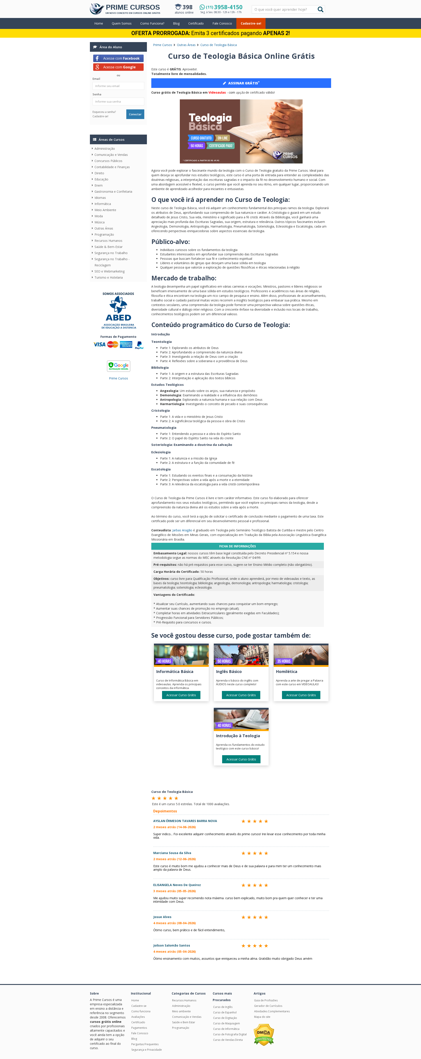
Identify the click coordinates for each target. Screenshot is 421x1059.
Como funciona (140, 1011)
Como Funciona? (152, 23)
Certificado (196, 23)
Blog (176, 23)
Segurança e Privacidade (146, 1050)
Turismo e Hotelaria (109, 277)
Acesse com (121, 58)
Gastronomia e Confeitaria (113, 191)
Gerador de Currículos (268, 1006)
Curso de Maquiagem (226, 1023)
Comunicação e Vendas (111, 155)
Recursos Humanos (108, 240)
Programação (104, 234)
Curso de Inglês (222, 1007)
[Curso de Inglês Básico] (241, 656)
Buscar (320, 9)
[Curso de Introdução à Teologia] (241, 720)
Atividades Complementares (272, 1011)
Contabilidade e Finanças (112, 167)
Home (98, 23)
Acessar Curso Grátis (181, 695)
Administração (105, 148)
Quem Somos (122, 23)
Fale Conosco (222, 23)
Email (96, 79)
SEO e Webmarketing (110, 271)
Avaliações (138, 1017)
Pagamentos (139, 1028)
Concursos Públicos (108, 161)
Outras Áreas (104, 228)
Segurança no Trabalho (111, 253)
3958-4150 (224, 7)
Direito (99, 173)
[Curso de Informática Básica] (181, 656)
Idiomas (100, 198)
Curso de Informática (226, 1029)
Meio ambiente (181, 1011)
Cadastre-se (138, 1006)
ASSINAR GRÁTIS (243, 82)
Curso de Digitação (225, 1018)
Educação (101, 179)
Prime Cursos (118, 378)
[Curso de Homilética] (301, 656)
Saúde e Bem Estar (183, 1022)
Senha (97, 94)
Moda (99, 216)
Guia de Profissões (266, 1000)
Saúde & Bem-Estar (109, 247)
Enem (99, 185)
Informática (103, 204)
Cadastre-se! (251, 23)
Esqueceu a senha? (104, 112)
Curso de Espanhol (225, 1012)
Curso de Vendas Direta (228, 1040)
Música (100, 222)
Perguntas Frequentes (145, 1044)
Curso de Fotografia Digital (230, 1034)
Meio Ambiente (105, 210)
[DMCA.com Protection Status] (264, 1035)
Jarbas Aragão (182, 530)
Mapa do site (262, 1017)
